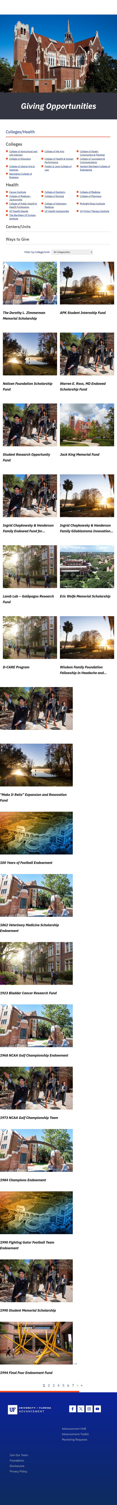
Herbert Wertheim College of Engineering (95, 168)
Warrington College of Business (20, 175)
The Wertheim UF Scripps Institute (22, 217)
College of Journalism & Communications (92, 160)
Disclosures (17, 1466)
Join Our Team (19, 1455)
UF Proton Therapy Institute (94, 211)
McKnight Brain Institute (92, 203)
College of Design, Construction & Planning (92, 153)
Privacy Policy (18, 1471)
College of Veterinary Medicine (56, 205)
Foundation (17, 1460)
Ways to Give (17, 239)
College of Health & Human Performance (59, 160)
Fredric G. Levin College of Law (58, 168)
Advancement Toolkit (75, 1434)
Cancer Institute (17, 192)
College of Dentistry (55, 192)
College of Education (20, 158)
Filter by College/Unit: (37, 252)
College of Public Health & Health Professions (23, 205)
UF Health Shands (18, 211)
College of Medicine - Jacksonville (20, 198)
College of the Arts (54, 151)
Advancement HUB (74, 1429)
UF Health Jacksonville (57, 211)
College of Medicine (90, 192)
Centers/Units (18, 226)
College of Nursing (54, 196)
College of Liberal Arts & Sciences (22, 168)
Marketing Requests (74, 1439)
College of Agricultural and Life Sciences (23, 153)
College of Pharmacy (91, 196)
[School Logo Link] (31, 1410)
